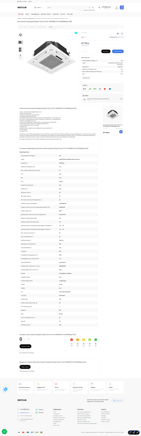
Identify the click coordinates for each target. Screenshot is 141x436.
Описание (31, 27)
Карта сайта (56, 425)
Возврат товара (105, 421)
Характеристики (41, 27)
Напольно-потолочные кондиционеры (87, 423)
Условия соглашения (58, 419)
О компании (56, 414)
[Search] (89, 7)
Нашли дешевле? (85, 45)
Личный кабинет (105, 412)
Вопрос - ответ (60, 27)
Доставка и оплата (22, 1)
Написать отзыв (25, 346)
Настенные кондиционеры (84, 412)
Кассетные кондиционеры (84, 415)
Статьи (30, 1)
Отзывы (51, 27)
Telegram (41, 409)
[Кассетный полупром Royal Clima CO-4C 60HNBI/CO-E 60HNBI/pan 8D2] (51, 57)
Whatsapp (41, 412)
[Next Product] (121, 26)
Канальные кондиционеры (84, 417)
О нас (54, 412)
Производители (57, 421)
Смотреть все (86, 78)
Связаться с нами (105, 419)
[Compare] (117, 33)
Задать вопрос (25, 367)
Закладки (103, 415)
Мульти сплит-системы (83, 414)
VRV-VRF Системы (81, 419)
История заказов (105, 414)
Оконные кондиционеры (83, 421)
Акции (54, 423)
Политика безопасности (59, 417)
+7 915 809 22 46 (105, 7)
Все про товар (22, 27)
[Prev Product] (118, 26)
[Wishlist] (122, 33)
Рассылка (103, 417)
